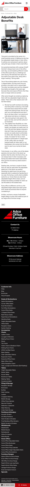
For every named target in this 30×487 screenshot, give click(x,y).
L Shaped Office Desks (8, 312)
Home (2, 13)
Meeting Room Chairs (7, 339)
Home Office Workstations (9, 452)
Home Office (5, 439)
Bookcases (4, 388)
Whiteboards (5, 425)
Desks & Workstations (9, 299)
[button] (27, 3)
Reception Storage (6, 385)
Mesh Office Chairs (7, 361)
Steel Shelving (5, 408)
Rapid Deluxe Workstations (9, 317)
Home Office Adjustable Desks (10, 441)
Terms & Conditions (15, 480)
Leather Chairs (5, 334)
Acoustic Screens (6, 414)
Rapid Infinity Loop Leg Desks (10, 463)
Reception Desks (6, 326)
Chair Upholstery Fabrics (8, 354)
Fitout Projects (5, 295)
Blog (15, 13)
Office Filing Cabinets (7, 401)
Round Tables (5, 374)
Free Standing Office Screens (9, 421)
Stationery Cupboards (7, 405)
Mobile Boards (5, 430)
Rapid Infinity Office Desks (9, 465)
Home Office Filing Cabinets (9, 447)
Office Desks (5, 323)
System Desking (6, 328)
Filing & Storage (7, 383)
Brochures (4, 293)
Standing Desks (5, 319)
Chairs (3, 332)
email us (16, 230)
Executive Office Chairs (8, 359)
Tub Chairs (4, 343)
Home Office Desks (7, 310)
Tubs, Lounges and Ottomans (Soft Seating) (14, 365)
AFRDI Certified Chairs (8, 350)
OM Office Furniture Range (9, 461)
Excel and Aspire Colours (8, 470)
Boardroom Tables (6, 376)
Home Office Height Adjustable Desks (12, 450)
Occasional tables (6, 381)
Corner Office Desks (7, 303)
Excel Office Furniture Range (9, 458)
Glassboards (5, 427)
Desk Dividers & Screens (8, 419)
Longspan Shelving (6, 396)
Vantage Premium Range (8, 467)
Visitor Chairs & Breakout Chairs (10, 345)
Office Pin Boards (6, 434)
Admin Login (3, 480)
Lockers (3, 394)
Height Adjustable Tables (8, 370)
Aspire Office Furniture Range (10, 456)
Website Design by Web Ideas (6, 481)
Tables (3, 368)
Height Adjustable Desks (8, 321)
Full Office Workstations (8, 308)
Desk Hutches (5, 392)
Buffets (3, 390)
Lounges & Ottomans (7, 337)
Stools (3, 341)
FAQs (2, 289)
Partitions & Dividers (8, 412)
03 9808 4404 (8, 485)
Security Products (6, 403)
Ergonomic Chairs (6, 357)
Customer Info (9, 13)
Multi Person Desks (7, 314)
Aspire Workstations (7, 301)
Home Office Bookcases (8, 443)
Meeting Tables (5, 379)
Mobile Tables (5, 372)
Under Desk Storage (7, 410)
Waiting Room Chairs (7, 348)
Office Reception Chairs (8, 363)
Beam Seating (5, 352)
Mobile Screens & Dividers (9, 423)
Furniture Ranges (7, 454)
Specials (4, 472)
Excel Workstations (6, 306)
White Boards (5, 436)
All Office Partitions (7, 416)
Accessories (5, 330)
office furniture (11, 198)
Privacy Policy (8, 480)
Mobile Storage (5, 399)
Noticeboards (5, 432)
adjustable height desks (11, 60)
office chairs (16, 179)
